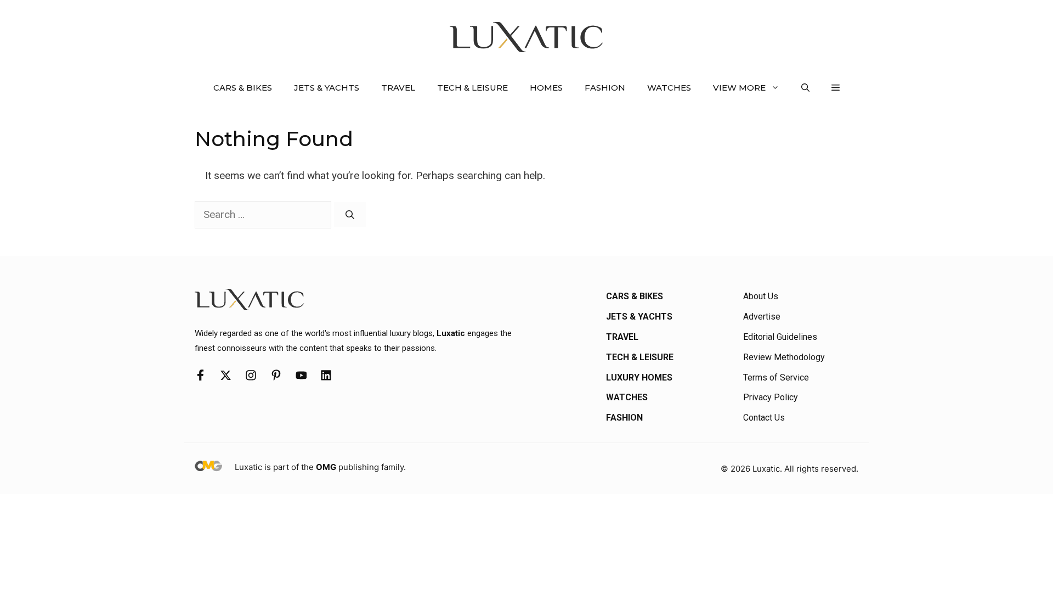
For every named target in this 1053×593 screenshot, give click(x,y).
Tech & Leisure (472, 87)
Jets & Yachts (326, 87)
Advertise (761, 316)
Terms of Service (776, 377)
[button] (805, 88)
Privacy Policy (770, 397)
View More (739, 87)
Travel (398, 87)
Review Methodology (784, 357)
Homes (546, 87)
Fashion (605, 87)
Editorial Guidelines (780, 337)
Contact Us (764, 417)
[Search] (350, 214)
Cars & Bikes (242, 87)
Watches (669, 87)
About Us (760, 296)
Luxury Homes (639, 377)
